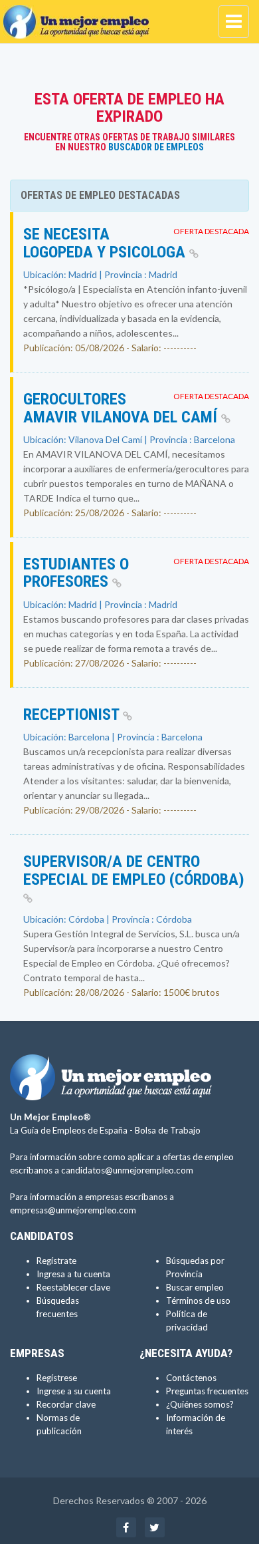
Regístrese (57, 1377)
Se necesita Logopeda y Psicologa (106, 243)
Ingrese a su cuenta (74, 1391)
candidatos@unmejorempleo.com (127, 1170)
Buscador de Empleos (156, 147)
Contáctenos (191, 1377)
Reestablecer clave (73, 1287)
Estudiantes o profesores (76, 573)
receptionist (73, 714)
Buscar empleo (195, 1287)
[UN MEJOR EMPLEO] (79, 16)
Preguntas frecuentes (207, 1391)
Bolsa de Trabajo (168, 1130)
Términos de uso (198, 1300)
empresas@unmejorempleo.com (73, 1210)
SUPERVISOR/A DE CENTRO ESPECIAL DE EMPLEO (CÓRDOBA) (133, 870)
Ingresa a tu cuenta (73, 1274)
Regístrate (56, 1260)
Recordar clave (66, 1404)
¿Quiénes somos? (200, 1404)
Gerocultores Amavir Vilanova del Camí (122, 408)
